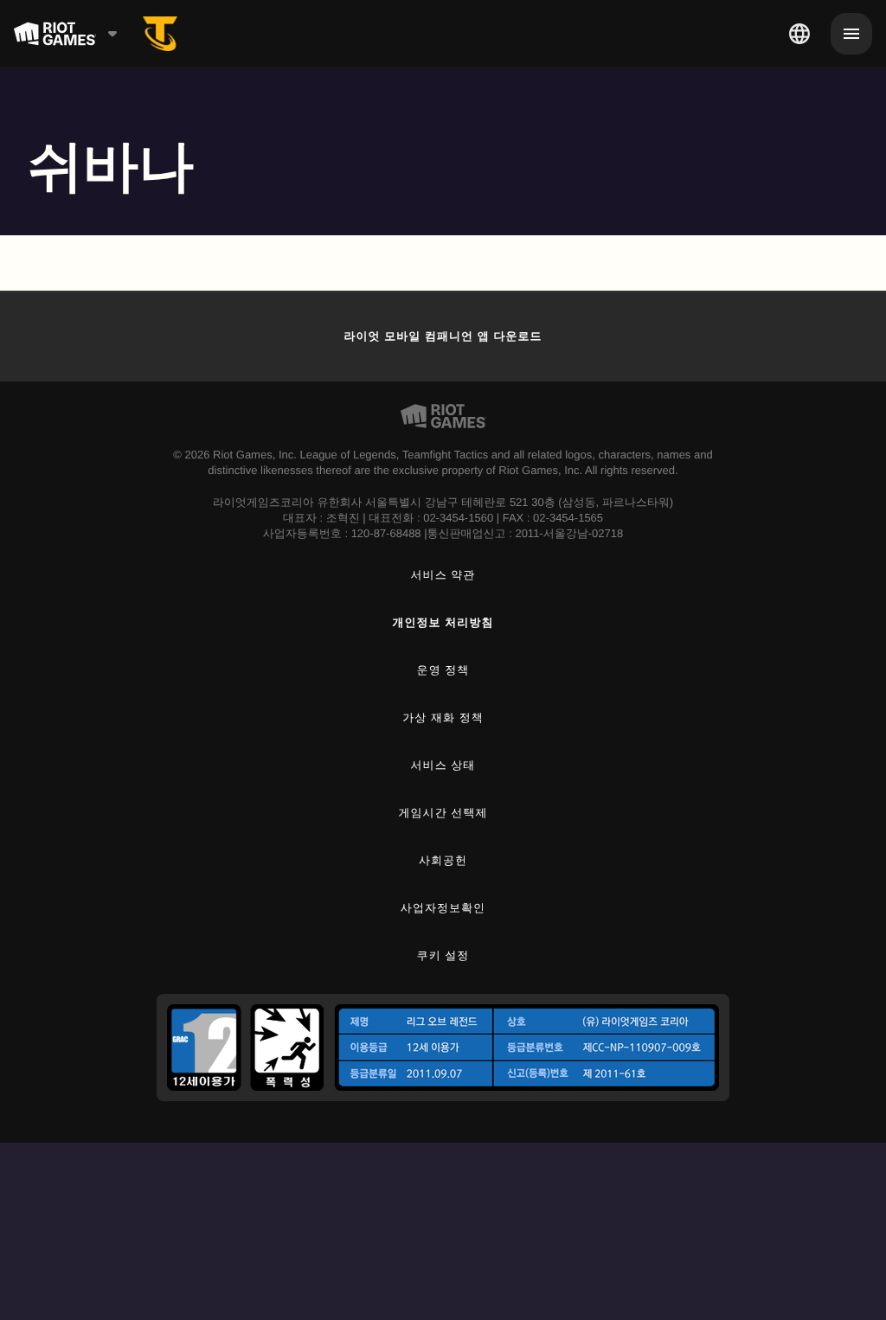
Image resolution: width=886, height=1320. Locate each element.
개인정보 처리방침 (443, 622)
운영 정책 (443, 669)
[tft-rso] (160, 33)
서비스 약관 (443, 574)
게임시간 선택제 (443, 812)
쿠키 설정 (443, 955)
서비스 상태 (443, 765)
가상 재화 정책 (443, 717)
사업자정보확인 (443, 907)
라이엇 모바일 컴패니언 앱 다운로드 (442, 336)
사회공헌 (443, 860)
